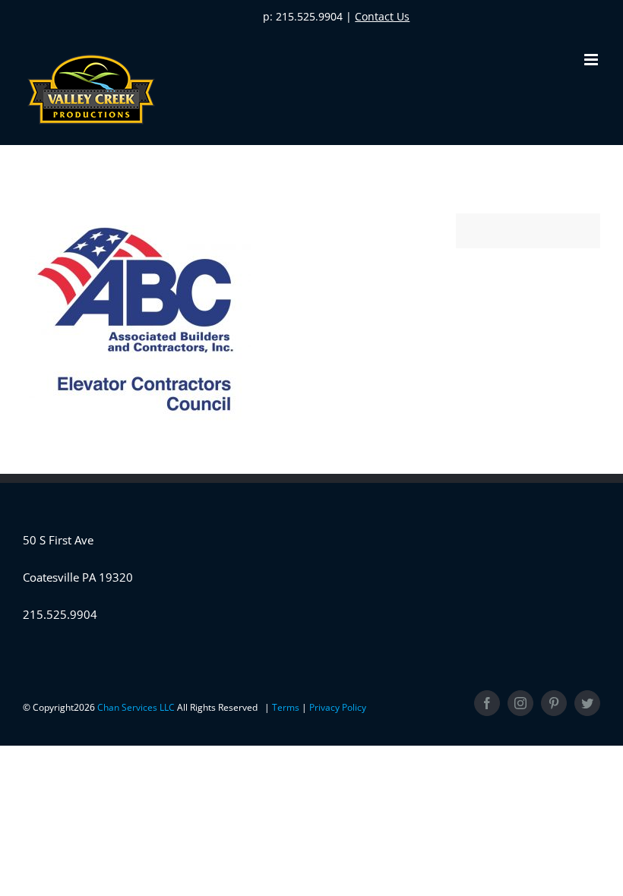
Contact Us (382, 16)
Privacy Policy (337, 707)
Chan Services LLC (137, 707)
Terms (287, 707)
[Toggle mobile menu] (592, 60)
